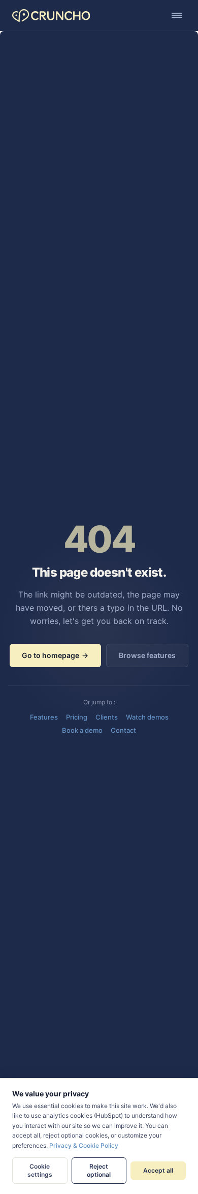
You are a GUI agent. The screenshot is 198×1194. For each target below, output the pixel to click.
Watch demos (147, 717)
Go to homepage (50, 655)
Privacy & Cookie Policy (83, 1145)
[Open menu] (177, 15)
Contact (123, 730)
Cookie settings (39, 1170)
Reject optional (99, 1170)
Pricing (76, 717)
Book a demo (82, 730)
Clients (106, 717)
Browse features (147, 655)
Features (44, 717)
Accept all (158, 1170)
